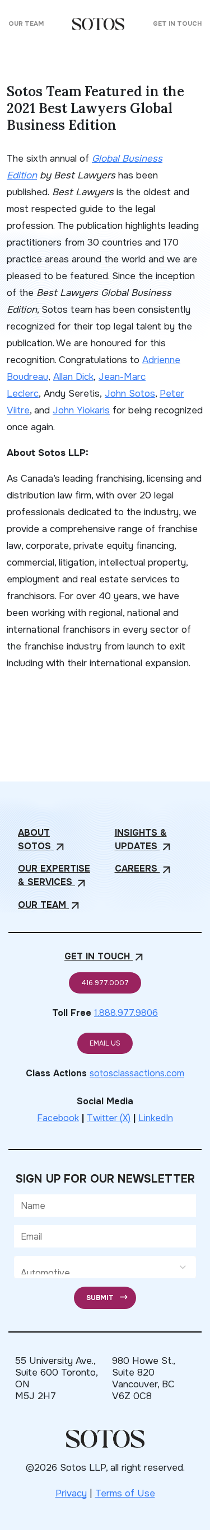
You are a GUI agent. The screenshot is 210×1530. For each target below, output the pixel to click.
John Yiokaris (81, 410)
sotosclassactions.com (137, 1073)
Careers (144, 869)
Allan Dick (73, 377)
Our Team (26, 23)
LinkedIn (155, 1118)
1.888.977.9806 (126, 1013)
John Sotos (130, 393)
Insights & (144, 840)
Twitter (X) (108, 1118)
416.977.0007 (105, 982)
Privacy (71, 1493)
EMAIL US (105, 1043)
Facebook (58, 1118)
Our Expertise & (54, 876)
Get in (105, 956)
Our (50, 905)
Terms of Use (125, 1493)
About (42, 840)
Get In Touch (177, 23)
